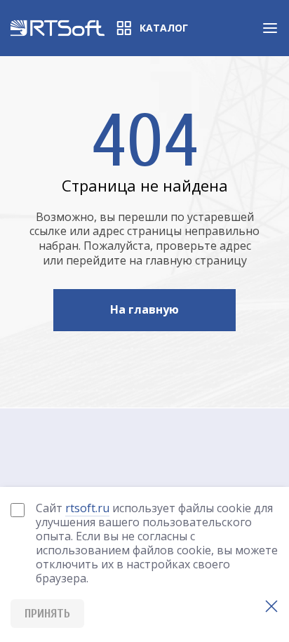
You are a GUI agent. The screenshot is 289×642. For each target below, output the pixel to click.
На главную (144, 309)
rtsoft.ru (87, 508)
